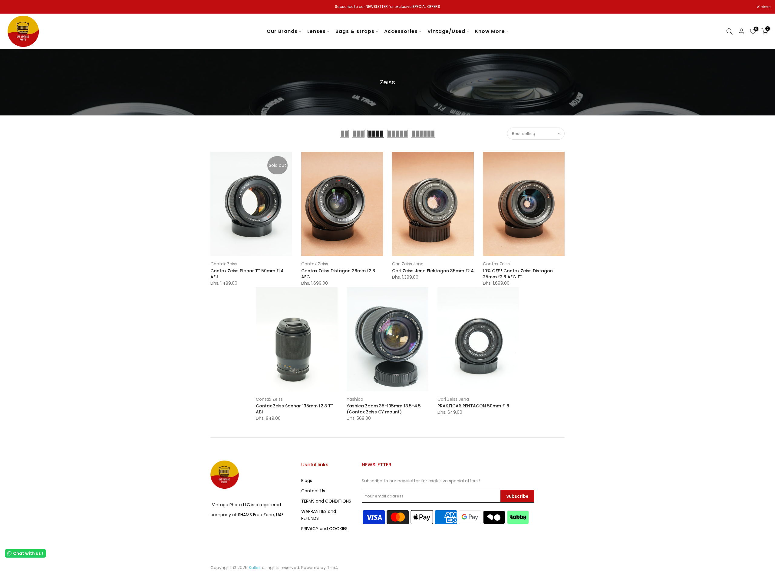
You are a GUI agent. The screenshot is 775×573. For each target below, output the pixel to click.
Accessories (401, 31)
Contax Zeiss (223, 264)
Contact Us (313, 491)
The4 (332, 568)
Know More (490, 31)
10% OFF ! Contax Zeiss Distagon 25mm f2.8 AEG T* (518, 274)
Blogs (306, 481)
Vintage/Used (446, 31)
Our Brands (282, 31)
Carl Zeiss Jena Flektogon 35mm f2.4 (433, 271)
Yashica (355, 399)
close (12, 7)
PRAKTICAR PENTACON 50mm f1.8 (473, 406)
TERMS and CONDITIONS (326, 501)
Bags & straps (354, 31)
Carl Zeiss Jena (408, 264)
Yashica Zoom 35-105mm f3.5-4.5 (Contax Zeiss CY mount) (384, 409)
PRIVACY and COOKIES (324, 529)
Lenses (316, 31)
